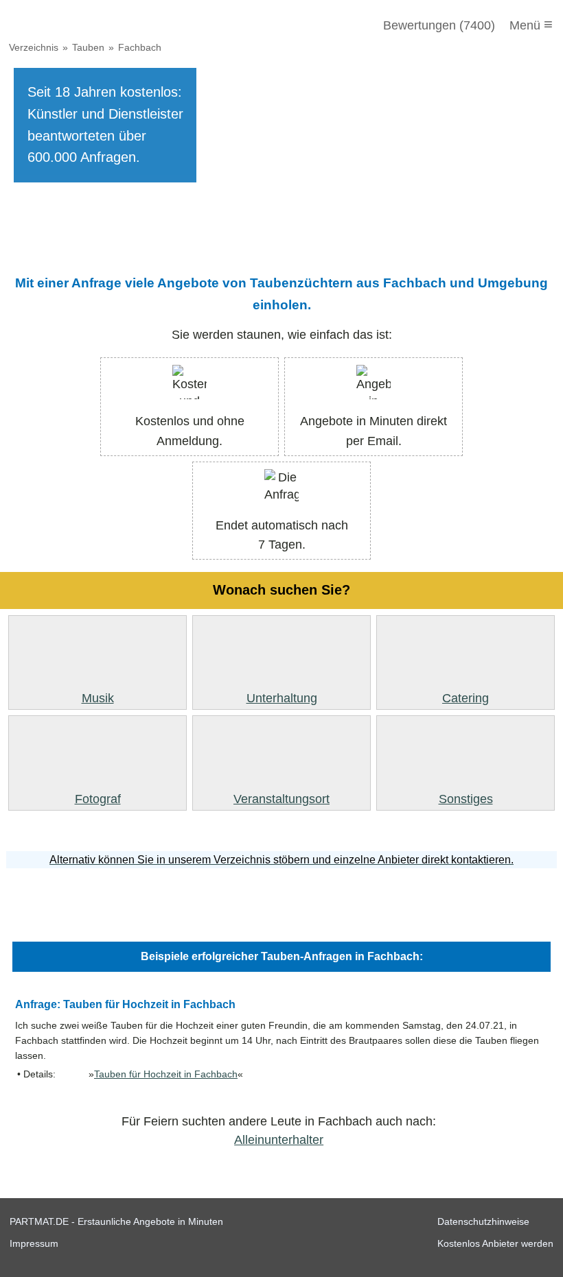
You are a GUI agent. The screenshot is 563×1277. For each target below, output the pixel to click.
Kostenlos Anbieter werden (495, 1243)
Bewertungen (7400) (439, 25)
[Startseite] (84, 25)
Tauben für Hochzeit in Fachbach (166, 1074)
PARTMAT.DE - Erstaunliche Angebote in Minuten (116, 1221)
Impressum (34, 1243)
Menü (531, 24)
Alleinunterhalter (278, 1140)
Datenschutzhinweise (483, 1221)
